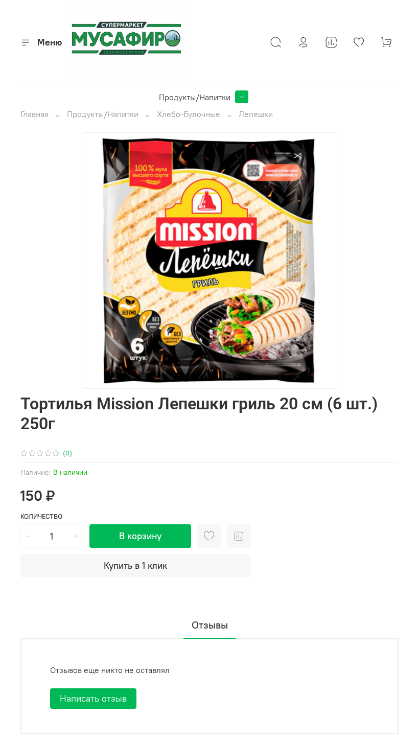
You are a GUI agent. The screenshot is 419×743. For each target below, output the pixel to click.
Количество (41, 516)
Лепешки (256, 114)
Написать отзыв (93, 698)
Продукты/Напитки (194, 97)
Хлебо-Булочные (188, 114)
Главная (34, 114)
